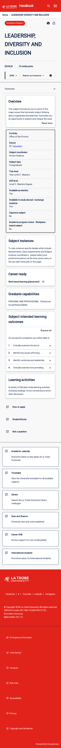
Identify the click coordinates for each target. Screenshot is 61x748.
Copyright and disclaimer (21, 728)
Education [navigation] (17, 146)
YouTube (27, 594)
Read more (47, 123)
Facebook (10, 594)
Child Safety (15, 653)
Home (5, 15)
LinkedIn (38, 594)
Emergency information (21, 637)
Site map (14, 683)
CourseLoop (53, 744)
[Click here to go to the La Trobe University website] (9, 7)
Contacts (14, 668)
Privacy (13, 713)
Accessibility (15, 698)
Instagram (50, 594)
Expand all (46, 330)
